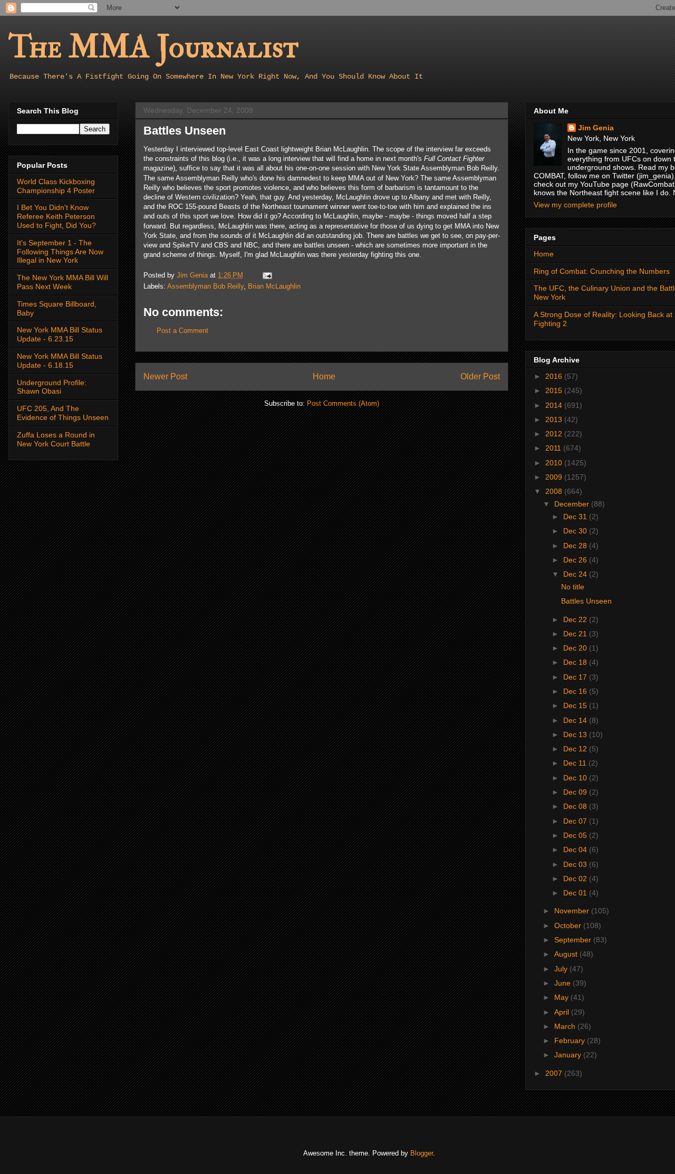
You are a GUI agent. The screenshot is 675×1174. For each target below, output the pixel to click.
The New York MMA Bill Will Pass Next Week (62, 282)
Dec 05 (576, 835)
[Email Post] (266, 275)
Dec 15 (576, 705)
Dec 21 (576, 633)
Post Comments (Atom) (343, 403)
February (570, 1040)
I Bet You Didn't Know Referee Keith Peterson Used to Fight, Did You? (56, 216)
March (565, 1026)
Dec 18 (576, 662)
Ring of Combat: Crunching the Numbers (602, 271)
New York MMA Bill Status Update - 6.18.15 (59, 360)
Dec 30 (576, 531)
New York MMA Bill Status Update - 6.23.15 (59, 334)
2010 (554, 463)
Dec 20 (576, 648)
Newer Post (165, 376)
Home (324, 376)
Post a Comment (182, 331)
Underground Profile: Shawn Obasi (51, 387)
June (563, 983)
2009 (554, 477)
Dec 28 (576, 545)
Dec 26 (576, 560)
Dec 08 (576, 806)
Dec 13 (576, 734)
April (562, 1012)
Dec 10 (576, 778)
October (568, 925)
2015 (554, 390)
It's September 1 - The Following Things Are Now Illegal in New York (60, 251)
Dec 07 (576, 821)
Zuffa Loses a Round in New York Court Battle (56, 439)
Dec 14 (576, 720)
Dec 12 (576, 749)
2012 (554, 433)
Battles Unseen (586, 601)
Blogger (421, 1153)
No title (572, 587)
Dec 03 (576, 864)
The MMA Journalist (153, 47)
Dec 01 (576, 893)
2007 (554, 1073)
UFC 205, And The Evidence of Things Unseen (63, 413)
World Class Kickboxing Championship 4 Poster (56, 186)
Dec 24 (576, 574)
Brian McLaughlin (274, 286)
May (562, 997)
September (573, 940)
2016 (554, 376)
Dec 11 (576, 763)
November (572, 910)
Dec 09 (576, 792)
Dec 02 (576, 878)
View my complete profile (575, 205)
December (572, 504)
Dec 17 (576, 677)
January (568, 1055)
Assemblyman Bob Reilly (205, 286)
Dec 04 (576, 849)
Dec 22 (576, 619)
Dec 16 (576, 691)
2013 (554, 419)
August (567, 954)
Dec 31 (576, 516)
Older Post (480, 376)
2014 (554, 405)
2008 (554, 491)
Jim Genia (596, 127)
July (562, 969)
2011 (554, 448)
